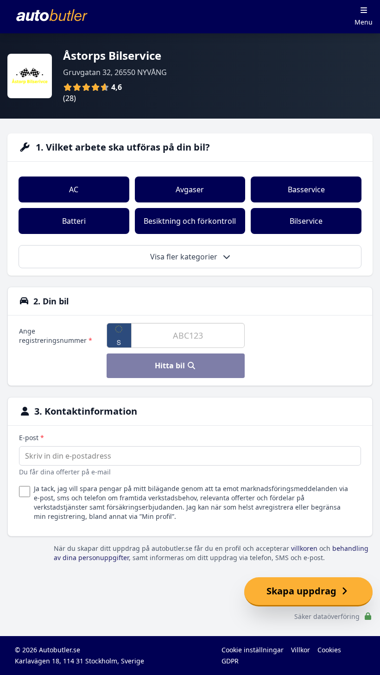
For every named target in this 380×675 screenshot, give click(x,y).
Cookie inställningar (253, 649)
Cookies (329, 649)
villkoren (304, 548)
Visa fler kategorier (184, 257)
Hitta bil (171, 365)
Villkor (300, 649)
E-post (31, 437)
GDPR (230, 660)
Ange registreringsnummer (55, 336)
